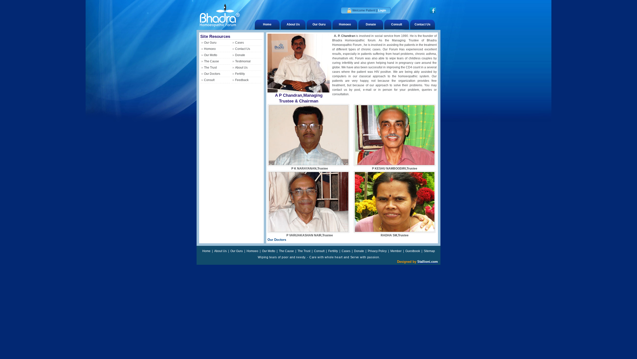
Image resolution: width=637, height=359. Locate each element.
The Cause (211, 61)
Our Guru (319, 24)
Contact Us (422, 24)
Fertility (240, 74)
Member (396, 251)
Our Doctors (212, 74)
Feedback (242, 80)
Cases (239, 42)
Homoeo (345, 24)
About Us (293, 24)
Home (267, 24)
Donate (371, 24)
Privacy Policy (377, 251)
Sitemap (429, 251)
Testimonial (243, 61)
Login (382, 10)
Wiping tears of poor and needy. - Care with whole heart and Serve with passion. (318, 257)
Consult (396, 24)
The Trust (210, 67)
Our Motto (210, 55)
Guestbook (413, 251)
